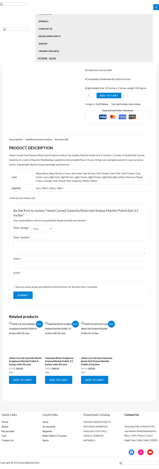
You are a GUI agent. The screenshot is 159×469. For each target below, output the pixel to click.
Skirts (46, 440)
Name (17, 258)
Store (45, 421)
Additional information (39, 139)
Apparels (43, 21)
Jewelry (43, 43)
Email (17, 272)
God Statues (102, 104)
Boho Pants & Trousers (55, 435)
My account (8, 431)
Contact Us (8, 440)
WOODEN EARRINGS (95, 426)
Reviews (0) (61, 139)
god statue (122, 104)
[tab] (16, 139)
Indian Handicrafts (50, 36)
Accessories (49, 426)
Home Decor (45, 29)
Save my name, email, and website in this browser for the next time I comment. (57, 286)
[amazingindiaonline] (16, 32)
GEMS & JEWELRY (93, 435)
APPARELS (89, 440)
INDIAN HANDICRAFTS (97, 421)
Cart (4, 435)
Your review (22, 237)
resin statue (135, 104)
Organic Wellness (49, 51)
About (5, 426)
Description (16, 139)
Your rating (21, 227)
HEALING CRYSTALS (95, 431)
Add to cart (109, 95)
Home (5, 421)
